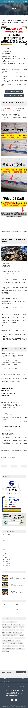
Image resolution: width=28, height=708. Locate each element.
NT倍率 (6, 638)
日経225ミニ (5, 549)
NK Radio (4, 547)
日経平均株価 (8, 622)
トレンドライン (17, 640)
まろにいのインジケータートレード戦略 (10, 545)
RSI (13, 640)
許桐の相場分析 (20, 643)
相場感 (8, 635)
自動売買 (10, 627)
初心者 (3, 622)
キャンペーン (15, 627)
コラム (4, 555)
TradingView (5, 557)
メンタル (12, 635)
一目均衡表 (4, 640)
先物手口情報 (15, 632)
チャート (16, 635)
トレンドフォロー (5, 643)
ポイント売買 (5, 561)
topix (3, 638)
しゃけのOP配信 (6, 543)
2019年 (4, 612)
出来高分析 (21, 646)
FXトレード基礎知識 (6, 563)
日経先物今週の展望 (5, 651)
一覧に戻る (14, 466)
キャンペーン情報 (6, 534)
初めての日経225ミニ (7, 566)
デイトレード (21, 627)
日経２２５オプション (6, 624)
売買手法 (21, 630)
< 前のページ (4, 466)
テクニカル (11, 638)
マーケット (5, 551)
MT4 (6, 632)
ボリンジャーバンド (21, 638)
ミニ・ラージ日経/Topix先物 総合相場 (8, 648)
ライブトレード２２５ (17, 624)
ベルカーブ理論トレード (20, 648)
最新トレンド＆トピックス (8, 457)
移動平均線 (9, 640)
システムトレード (5, 630)
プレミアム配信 (4, 627)
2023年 (4, 607)
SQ (11, 624)
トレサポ (2, 457)
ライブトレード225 (6, 559)
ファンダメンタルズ (13, 643)
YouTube (4, 553)
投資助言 (3, 635)
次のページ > (24, 466)
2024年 (16, 604)
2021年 (4, 609)
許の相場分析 (11, 646)
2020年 (16, 609)
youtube (17, 630)
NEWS (14, 457)
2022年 (16, 607)
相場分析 (20, 632)
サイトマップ (21, 686)
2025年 (4, 604)
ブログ (3, 632)
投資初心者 (21, 635)
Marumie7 (16, 646)
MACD (15, 638)
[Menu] (26, 1)
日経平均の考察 (12, 630)
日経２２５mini (14, 622)
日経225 (10, 632)
